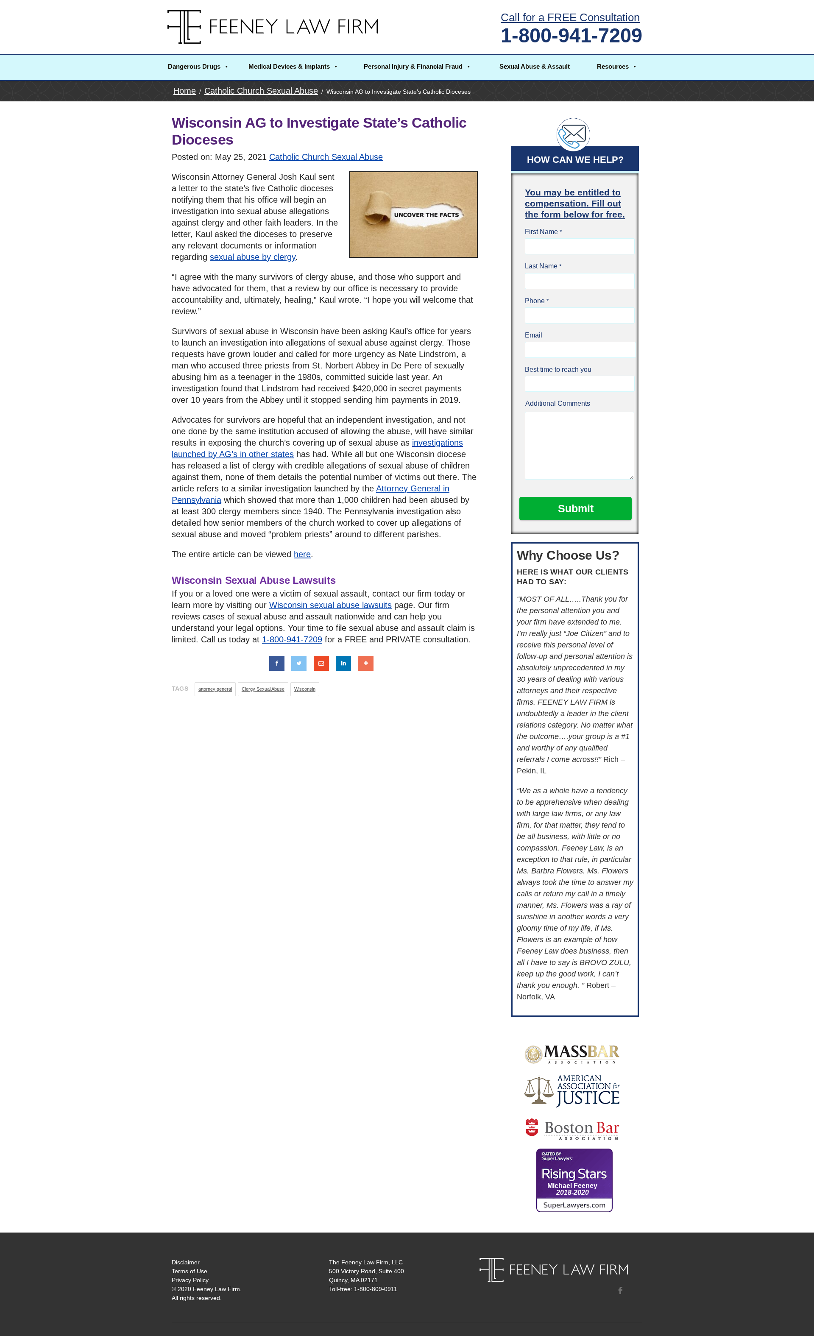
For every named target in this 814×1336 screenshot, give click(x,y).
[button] (198, 67)
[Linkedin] (343, 663)
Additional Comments (557, 403)
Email (533, 335)
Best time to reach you (558, 369)
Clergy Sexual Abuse (263, 689)
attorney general (215, 689)
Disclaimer (186, 1262)
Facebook (620, 1290)
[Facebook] (276, 663)
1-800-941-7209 (571, 35)
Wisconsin (304, 689)
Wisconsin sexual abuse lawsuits (330, 605)
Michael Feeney (572, 1189)
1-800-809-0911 (375, 1289)
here (302, 554)
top (797, 1319)
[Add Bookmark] (365, 663)
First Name (541, 231)
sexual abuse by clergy (252, 257)
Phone (535, 300)
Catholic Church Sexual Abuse (326, 157)
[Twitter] (299, 663)
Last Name (541, 266)
